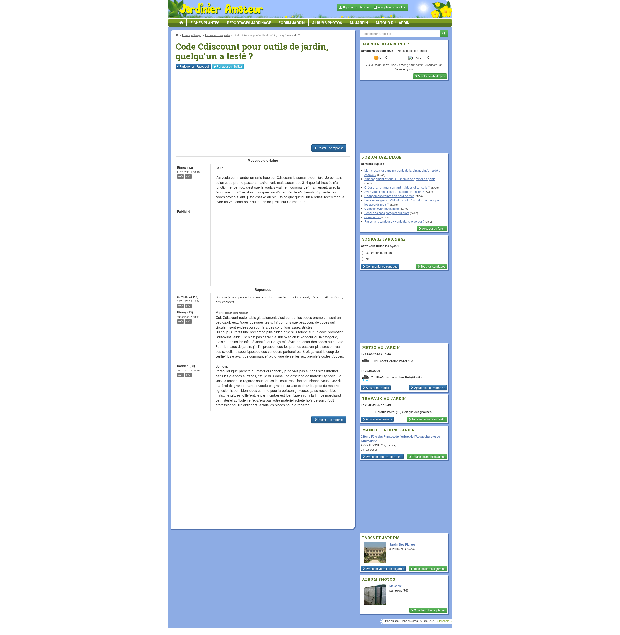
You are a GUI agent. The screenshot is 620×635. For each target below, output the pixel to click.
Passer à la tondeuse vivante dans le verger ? (394, 221)
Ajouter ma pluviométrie (429, 388)
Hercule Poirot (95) (400, 361)
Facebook (194, 66)
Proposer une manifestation (383, 456)
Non (368, 259)
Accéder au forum (433, 228)
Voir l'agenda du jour (431, 76)
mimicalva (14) (187, 297)
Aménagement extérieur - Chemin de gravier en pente (399, 179)
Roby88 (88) (413, 377)
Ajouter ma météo (377, 388)
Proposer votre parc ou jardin (384, 568)
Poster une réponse (330, 148)
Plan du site (392, 620)
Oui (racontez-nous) (379, 252)
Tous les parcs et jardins (429, 568)
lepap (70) (401, 590)
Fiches (204, 22)
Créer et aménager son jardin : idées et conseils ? (397, 187)
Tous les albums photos (429, 610)
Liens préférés (409, 620)
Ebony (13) (185, 167)
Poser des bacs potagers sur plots (386, 213)
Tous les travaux (428, 419)
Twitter (229, 66)
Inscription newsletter (391, 7)
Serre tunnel (372, 217)
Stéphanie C (444, 620)
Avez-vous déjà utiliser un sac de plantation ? (394, 191)
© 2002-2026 (427, 620)
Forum (292, 22)
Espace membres (354, 7)
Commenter (381, 266)
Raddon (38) (186, 366)
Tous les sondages (432, 266)
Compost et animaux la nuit (382, 208)
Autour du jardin (392, 22)
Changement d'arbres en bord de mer (389, 196)
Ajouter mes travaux (378, 419)
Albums (327, 22)
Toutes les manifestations (428, 456)
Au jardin (358, 22)
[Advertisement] (264, 107)
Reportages (249, 22)
